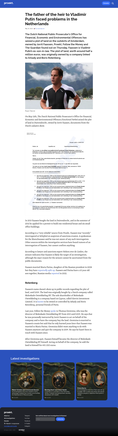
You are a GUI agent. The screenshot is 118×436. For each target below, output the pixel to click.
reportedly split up (46, 270)
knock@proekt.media (10, 426)
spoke (53, 310)
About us (6, 415)
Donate (6, 421)
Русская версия (39, 28)
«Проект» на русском (12, 423)
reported (55, 273)
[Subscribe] (60, 419)
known (40, 301)
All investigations (9, 418)
